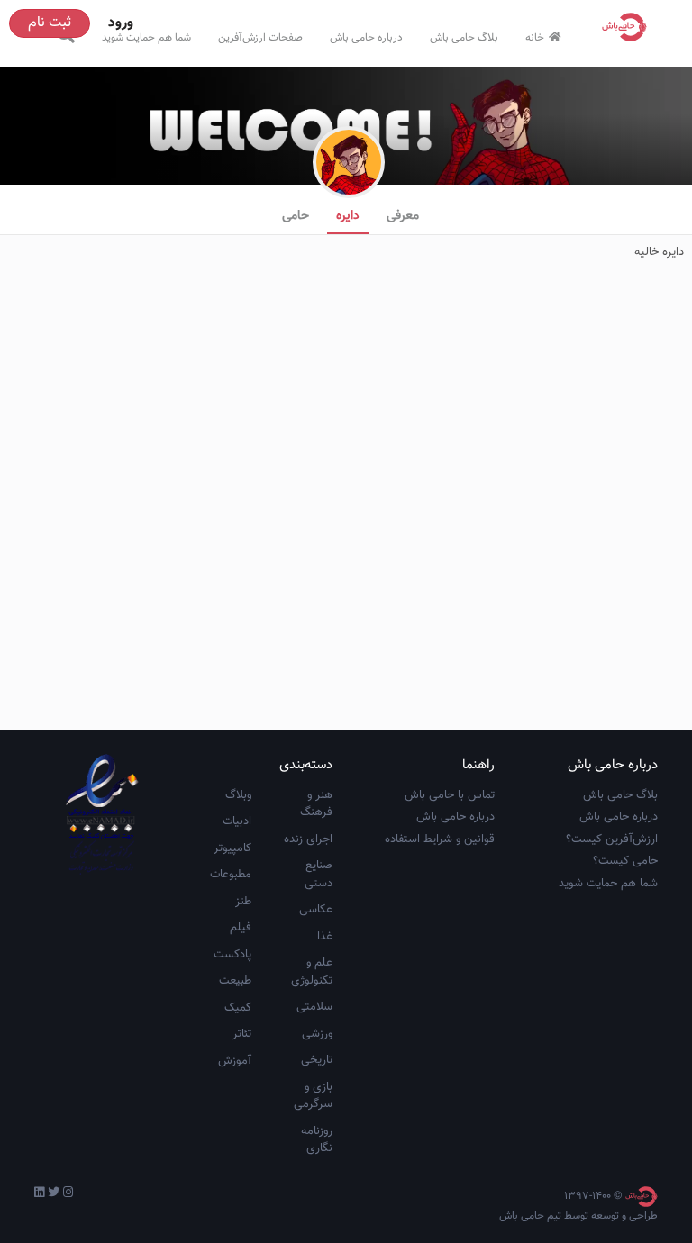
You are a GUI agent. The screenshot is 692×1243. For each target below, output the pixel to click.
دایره (348, 216)
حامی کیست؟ (625, 861)
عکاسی (315, 910)
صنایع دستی (318, 875)
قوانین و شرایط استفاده (440, 839)
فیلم (240, 928)
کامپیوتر (232, 848)
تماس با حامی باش (450, 795)
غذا (324, 937)
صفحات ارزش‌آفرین (260, 38)
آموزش (234, 1061)
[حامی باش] (629, 27)
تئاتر (241, 1034)
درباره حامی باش (366, 38)
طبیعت (235, 981)
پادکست (232, 955)
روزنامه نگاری (316, 1140)
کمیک (237, 1008)
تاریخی (316, 1060)
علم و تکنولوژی (311, 972)
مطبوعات (230, 875)
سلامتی (314, 1007)
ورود (120, 23)
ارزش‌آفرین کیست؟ (612, 839)
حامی (295, 216)
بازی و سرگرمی (313, 1096)
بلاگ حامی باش (464, 38)
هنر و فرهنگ (316, 804)
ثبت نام (49, 23)
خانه (534, 38)
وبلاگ (238, 795)
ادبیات (237, 821)
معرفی (403, 216)
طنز (243, 902)
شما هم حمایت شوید (146, 38)
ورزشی (317, 1034)
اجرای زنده (308, 839)
